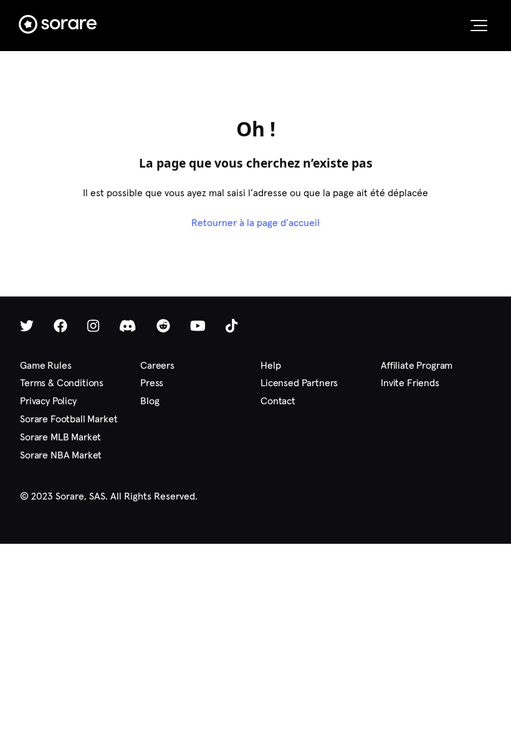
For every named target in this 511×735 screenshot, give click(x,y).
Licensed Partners (299, 383)
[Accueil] (58, 24)
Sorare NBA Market (61, 455)
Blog (149, 401)
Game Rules (45, 365)
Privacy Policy (48, 401)
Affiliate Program (416, 365)
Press (151, 383)
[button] (479, 25)
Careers (157, 365)
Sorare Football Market (68, 419)
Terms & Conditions (61, 383)
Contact (277, 401)
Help (270, 365)
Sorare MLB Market (60, 437)
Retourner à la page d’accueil (255, 223)
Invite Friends (410, 383)
